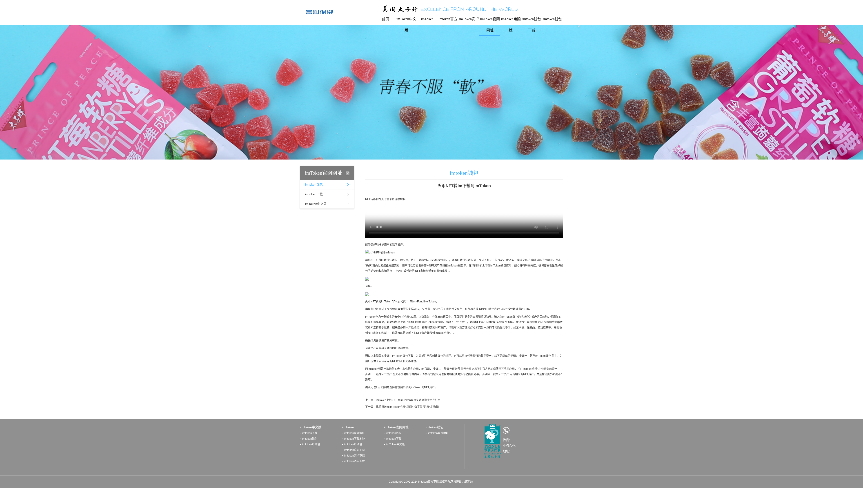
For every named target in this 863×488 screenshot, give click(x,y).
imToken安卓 (469, 19)
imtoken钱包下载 (531, 24)
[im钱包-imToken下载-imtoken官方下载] (320, 12)
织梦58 (468, 481)
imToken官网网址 (490, 24)
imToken (427, 19)
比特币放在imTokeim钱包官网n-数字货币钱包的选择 (407, 406)
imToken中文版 (406, 24)
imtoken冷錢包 (311, 444)
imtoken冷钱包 (353, 444)
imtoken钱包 (552, 19)
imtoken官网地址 (354, 433)
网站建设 (456, 481)
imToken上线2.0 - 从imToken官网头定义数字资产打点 (408, 400)
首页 (385, 19)
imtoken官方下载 (354, 450)
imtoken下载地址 (354, 438)
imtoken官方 (448, 19)
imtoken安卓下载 (354, 455)
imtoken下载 (314, 194)
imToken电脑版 (511, 24)
